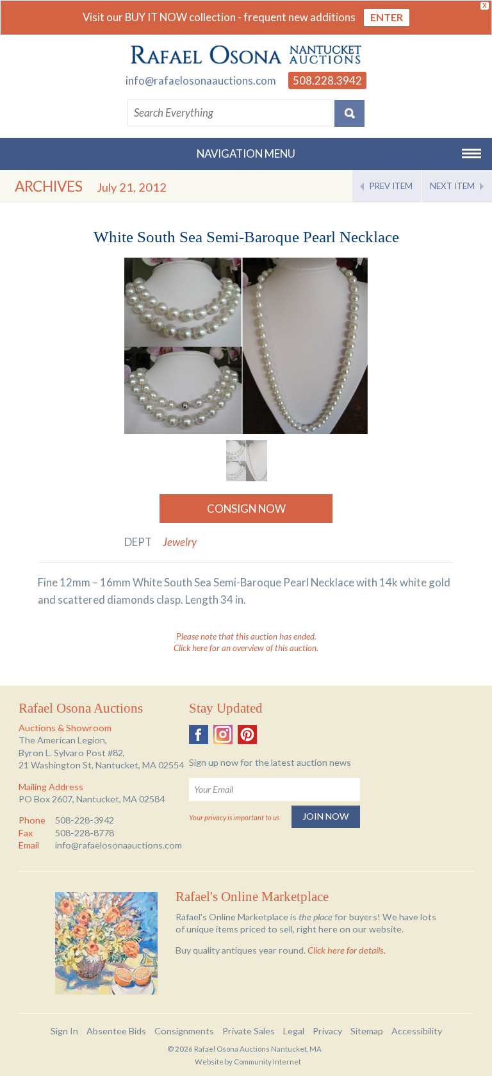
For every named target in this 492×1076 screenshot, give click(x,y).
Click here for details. (347, 950)
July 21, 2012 (132, 187)
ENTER (386, 17)
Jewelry (180, 542)
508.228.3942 (327, 80)
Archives (49, 186)
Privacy (327, 1030)
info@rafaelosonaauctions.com (201, 80)
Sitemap (366, 1030)
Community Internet (267, 1061)
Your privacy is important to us (234, 817)
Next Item (452, 186)
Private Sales (248, 1030)
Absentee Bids (116, 1030)
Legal (293, 1030)
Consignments (184, 1030)
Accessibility (416, 1030)
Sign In (64, 1030)
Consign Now (246, 508)
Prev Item (391, 186)
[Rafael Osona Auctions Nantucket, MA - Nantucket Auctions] (246, 55)
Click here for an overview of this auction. (246, 648)
